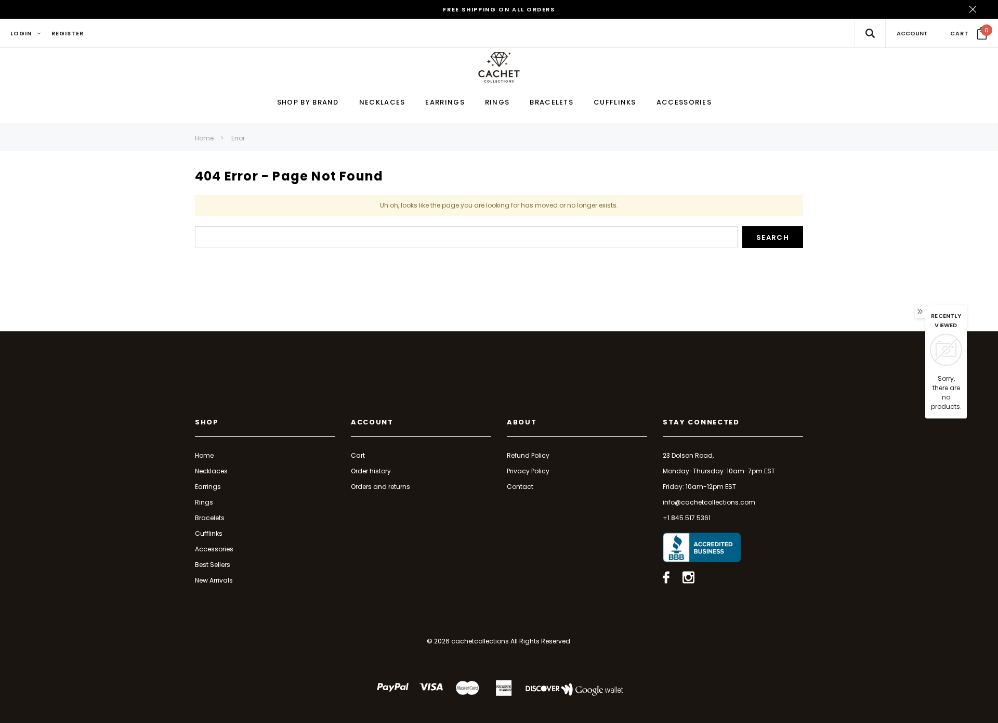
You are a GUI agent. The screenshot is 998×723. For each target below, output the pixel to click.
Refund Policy (528, 455)
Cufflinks (208, 533)
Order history (371, 471)
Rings (204, 502)
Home (204, 138)
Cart (358, 455)
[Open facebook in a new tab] (666, 577)
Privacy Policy (528, 471)
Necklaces (211, 471)
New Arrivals (214, 580)
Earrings (208, 486)
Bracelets (210, 517)
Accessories (214, 549)
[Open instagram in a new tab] (688, 577)
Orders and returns (380, 486)
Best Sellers (212, 564)
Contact (520, 486)
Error (238, 138)
